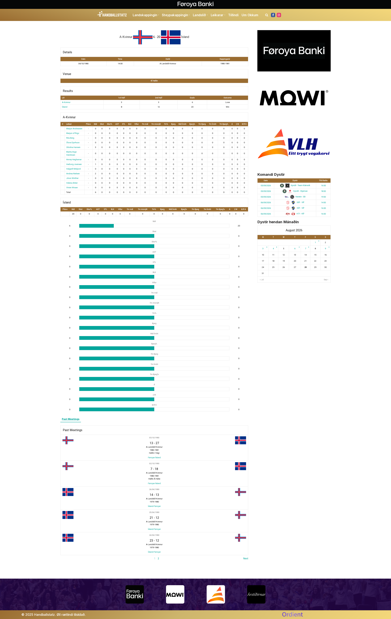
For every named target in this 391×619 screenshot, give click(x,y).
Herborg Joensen (74, 164)
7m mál (145, 124)
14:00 (323, 202)
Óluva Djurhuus (72, 142)
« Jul (262, 280)
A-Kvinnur (66, 102)
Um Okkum (249, 15)
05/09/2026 (266, 185)
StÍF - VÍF (300, 202)
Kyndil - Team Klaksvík (300, 185)
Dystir (295, 180)
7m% (166, 124)
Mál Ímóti (182, 124)
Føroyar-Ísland (154, 457)
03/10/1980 (154, 438)
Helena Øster (72, 183)
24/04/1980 (154, 535)
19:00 (323, 197)
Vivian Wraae (72, 187)
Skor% (109, 124)
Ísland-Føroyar (154, 506)
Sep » (326, 280)
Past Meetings (70, 419)
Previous (65, 558)
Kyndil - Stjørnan (300, 191)
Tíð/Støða (323, 180)
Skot (102, 124)
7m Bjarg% (223, 124)
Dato (266, 180)
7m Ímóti (212, 124)
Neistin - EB (300, 197)
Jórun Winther (72, 178)
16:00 (323, 185)
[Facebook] (273, 15)
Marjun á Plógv (72, 133)
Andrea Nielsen (73, 173)
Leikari (69, 124)
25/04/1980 (154, 512)
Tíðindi (233, 15)
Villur (136, 124)
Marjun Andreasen (74, 128)
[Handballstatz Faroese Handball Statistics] (112, 14)
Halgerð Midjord (73, 169)
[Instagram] (279, 15)
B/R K (244, 124)
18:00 (323, 191)
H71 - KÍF (300, 214)
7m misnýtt (156, 124)
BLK (129, 124)
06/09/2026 (266, 202)
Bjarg (173, 124)
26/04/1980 (154, 489)
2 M (237, 124)
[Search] (266, 15)
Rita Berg (70, 138)
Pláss (88, 124)
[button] (158, 14)
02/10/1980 (154, 463)
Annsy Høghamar (74, 159)
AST (117, 124)
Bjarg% (192, 124)
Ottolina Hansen (73, 147)
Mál (95, 124)
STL (123, 124)
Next (245, 558)
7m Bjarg (202, 124)
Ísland (64, 107)
